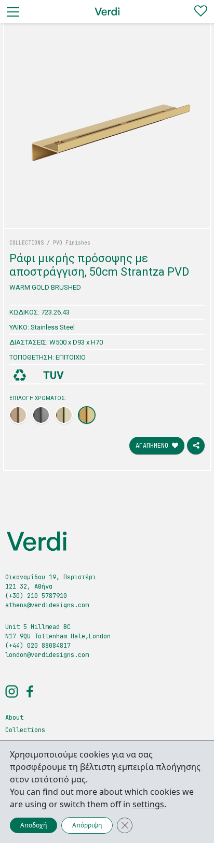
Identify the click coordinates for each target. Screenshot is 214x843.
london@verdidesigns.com (47, 655)
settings (148, 804)
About (14, 717)
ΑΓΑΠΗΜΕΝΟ (154, 445)
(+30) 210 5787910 (36, 596)
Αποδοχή (33, 825)
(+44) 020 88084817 (38, 645)
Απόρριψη (87, 825)
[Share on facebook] (196, 445)
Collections (25, 730)
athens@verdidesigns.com (47, 605)
